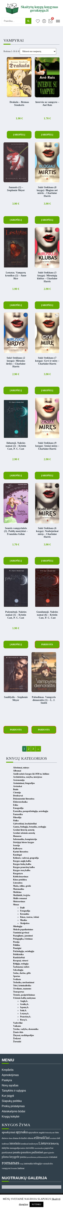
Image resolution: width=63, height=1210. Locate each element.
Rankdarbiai (19, 957)
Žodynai (17, 1038)
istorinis (14, 1143)
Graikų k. (24, 1004)
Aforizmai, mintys (21, 767)
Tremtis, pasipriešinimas (24, 995)
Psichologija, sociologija (23, 951)
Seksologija (18, 970)
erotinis (53, 1138)
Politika (16, 945)
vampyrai (6, 1168)
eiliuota (30, 1138)
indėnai (5, 1143)
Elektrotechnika (20, 802)
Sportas (16, 976)
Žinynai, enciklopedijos (23, 1035)
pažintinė (37, 1152)
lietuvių (54, 1143)
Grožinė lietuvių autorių (23, 830)
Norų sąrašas (10, 1085)
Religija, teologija (21, 964)
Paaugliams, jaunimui (23, 936)
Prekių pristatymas (13, 1106)
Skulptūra (24, 923)
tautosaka (28, 1163)
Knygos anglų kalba (22, 861)
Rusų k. (23, 1020)
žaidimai (21, 1168)
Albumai (17, 771)
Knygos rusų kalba (21, 870)
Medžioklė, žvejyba (21, 895)
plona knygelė (10, 1156)
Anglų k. (24, 1001)
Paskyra (7, 1080)
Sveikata (17, 979)
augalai (42, 1132)
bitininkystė (50, 1132)
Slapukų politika (12, 1100)
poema (23, 1157)
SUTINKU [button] (36, 1204)
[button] (57, 20)
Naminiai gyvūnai (21, 932)
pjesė (46, 1153)
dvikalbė (23, 1138)
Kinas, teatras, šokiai (29, 917)
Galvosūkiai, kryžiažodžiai (25, 823)
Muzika (23, 920)
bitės (57, 1132)
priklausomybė (43, 1157)
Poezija (16, 942)
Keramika (24, 914)
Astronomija (18, 780)
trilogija (37, 1163)
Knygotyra (18, 873)
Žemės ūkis (18, 1032)
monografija (15, 1148)
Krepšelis (7, 1069)
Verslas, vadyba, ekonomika (25, 1029)
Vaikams (17, 1026)
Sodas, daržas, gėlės (22, 973)
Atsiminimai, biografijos (24, 783)
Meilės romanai (20, 898)
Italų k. (23, 1010)
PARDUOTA (47, 644)
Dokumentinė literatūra (23, 799)
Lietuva (44, 1143)
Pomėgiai (17, 948)
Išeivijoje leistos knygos (23, 842)
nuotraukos (39, 1148)
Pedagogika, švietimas (23, 939)
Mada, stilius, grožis (22, 886)
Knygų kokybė (10, 1116)
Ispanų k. (24, 1007)
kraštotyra (33, 1144)
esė (58, 1138)
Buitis (15, 789)
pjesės (51, 1152)
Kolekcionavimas (20, 876)
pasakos (26, 1152)
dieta (10, 1138)
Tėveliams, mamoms (22, 988)
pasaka (16, 1152)
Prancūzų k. (25, 1016)
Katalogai (17, 855)
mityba (5, 1147)
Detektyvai (18, 795)
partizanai (7, 1152)
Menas (16, 904)
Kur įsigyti (8, 1095)
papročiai (48, 1148)
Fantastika (18, 814)
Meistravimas (19, 901)
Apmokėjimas (10, 1075)
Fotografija (25, 911)
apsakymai (8, 1132)
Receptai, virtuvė (20, 960)
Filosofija (17, 817)
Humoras (17, 836)
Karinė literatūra (20, 851)
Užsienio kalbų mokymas (24, 998)
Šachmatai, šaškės (21, 967)
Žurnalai (17, 1041)
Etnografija (18, 808)
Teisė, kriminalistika (22, 985)
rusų (21, 1164)
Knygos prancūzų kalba (24, 867)
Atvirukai (17, 786)
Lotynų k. (24, 1013)
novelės (30, 1148)
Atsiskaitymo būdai (13, 1111)
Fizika (16, 820)
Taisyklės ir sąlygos (14, 1090)
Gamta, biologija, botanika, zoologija (29, 827)
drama (15, 1138)
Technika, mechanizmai (23, 982)
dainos (5, 1138)
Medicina (17, 892)
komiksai (24, 1144)
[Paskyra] (44, 21)
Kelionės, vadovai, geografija (26, 858)
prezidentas (31, 1157)
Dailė (22, 908)
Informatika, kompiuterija (25, 839)
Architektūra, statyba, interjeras (27, 777)
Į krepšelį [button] (19, 135)
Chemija (17, 792)
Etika (15, 805)
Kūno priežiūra (20, 879)
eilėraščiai (42, 1137)
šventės (14, 1168)
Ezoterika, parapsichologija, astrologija (30, 811)
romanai (53, 1157)
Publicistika (18, 954)
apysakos (33, 1132)
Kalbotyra (17, 848)
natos (22, 1148)
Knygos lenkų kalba (22, 864)
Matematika (18, 889)
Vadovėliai (17, 1023)
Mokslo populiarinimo (23, 929)
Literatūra (17, 883)
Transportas (18, 992)
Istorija (16, 845)
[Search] (28, 21)
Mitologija (17, 926)
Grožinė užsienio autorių (24, 833)
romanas (10, 1162)
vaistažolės (47, 1163)
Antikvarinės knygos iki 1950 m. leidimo (31, 774)
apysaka (22, 1132)
